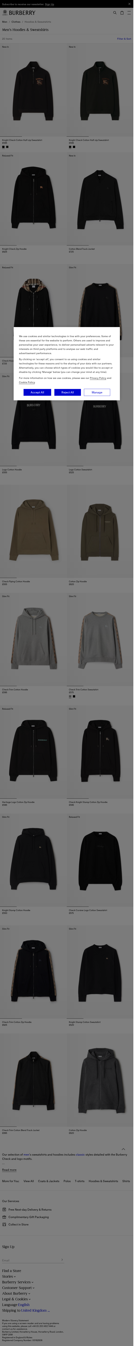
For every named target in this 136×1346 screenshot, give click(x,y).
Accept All (37, 392)
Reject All (67, 392)
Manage (97, 392)
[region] (67, 363)
